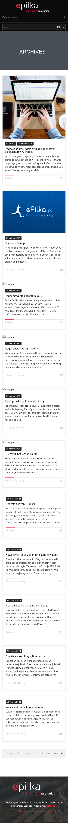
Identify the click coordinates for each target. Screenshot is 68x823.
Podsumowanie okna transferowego (27, 605)
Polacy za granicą (14, 269)
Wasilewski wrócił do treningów (24, 707)
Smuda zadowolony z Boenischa (25, 656)
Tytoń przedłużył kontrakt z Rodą (24, 401)
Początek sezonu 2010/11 (21, 504)
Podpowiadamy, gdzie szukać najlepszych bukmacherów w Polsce (30, 150)
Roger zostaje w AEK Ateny (21, 348)
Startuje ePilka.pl (15, 243)
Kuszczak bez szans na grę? (22, 454)
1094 (47, 753)
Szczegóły (51, 806)
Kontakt (23, 811)
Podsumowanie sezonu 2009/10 (24, 296)
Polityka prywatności (38, 811)
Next (57, 753)
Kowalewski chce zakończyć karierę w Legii (32, 554)
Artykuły (9, 178)
